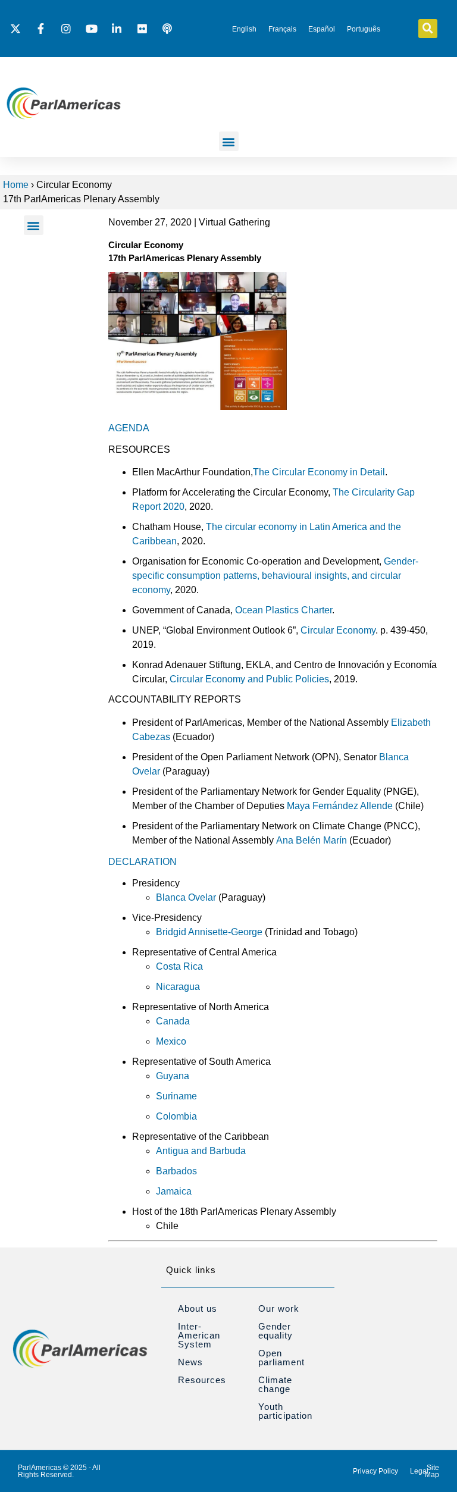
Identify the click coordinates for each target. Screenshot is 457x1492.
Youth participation (285, 1411)
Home (16, 185)
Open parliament (281, 1357)
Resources (202, 1380)
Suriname (176, 1096)
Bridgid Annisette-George (209, 932)
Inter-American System (199, 1335)
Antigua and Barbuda (201, 1151)
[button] (427, 28)
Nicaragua (178, 987)
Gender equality (275, 1330)
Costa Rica (179, 966)
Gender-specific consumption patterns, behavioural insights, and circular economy (275, 575)
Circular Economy (338, 630)
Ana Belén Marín (311, 840)
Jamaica (174, 1191)
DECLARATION (142, 862)
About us (197, 1308)
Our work (278, 1308)
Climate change (275, 1384)
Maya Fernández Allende (340, 806)
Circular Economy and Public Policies (249, 679)
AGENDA (128, 428)
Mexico (171, 1041)
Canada (173, 1021)
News (190, 1362)
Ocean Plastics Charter (282, 610)
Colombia (176, 1116)
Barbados (176, 1171)
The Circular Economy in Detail (319, 472)
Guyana (172, 1076)
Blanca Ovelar (186, 897)
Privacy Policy (375, 1471)
